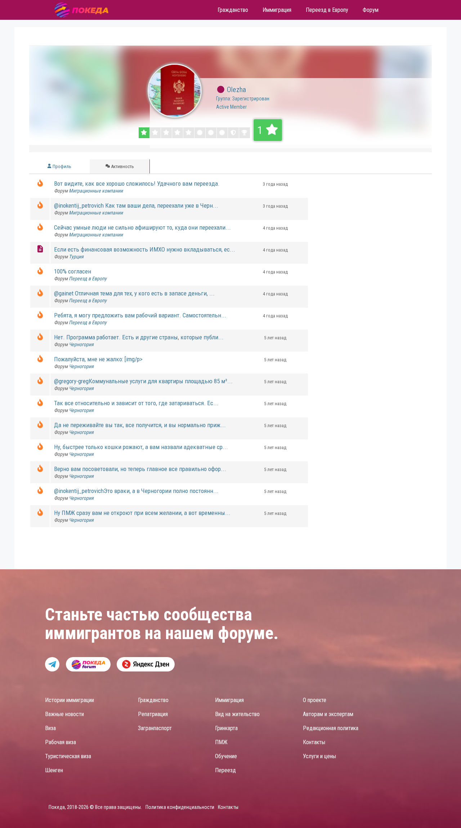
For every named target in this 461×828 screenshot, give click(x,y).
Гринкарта (226, 728)
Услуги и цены (319, 756)
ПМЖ (221, 742)
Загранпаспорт (155, 728)
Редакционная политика (330, 728)
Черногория (81, 344)
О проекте (314, 700)
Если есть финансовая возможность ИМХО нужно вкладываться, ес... (144, 249)
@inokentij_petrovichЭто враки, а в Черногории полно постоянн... (136, 490)
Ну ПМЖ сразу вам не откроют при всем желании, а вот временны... (142, 512)
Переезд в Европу (88, 278)
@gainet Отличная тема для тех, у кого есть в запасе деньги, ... (134, 293)
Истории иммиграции (69, 700)
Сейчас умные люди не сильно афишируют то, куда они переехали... (142, 227)
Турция (76, 256)
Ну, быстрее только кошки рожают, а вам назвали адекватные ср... (141, 447)
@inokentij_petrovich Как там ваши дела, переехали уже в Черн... (136, 205)
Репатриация (153, 714)
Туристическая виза (68, 756)
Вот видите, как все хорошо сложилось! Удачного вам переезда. (137, 183)
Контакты (314, 742)
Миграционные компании (96, 191)
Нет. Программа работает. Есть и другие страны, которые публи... (139, 337)
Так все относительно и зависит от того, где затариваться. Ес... (136, 403)
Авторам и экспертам (328, 714)
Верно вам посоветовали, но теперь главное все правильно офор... (140, 468)
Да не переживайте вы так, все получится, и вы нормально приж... (140, 425)
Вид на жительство (237, 714)
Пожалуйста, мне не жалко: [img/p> (98, 359)
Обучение (226, 756)
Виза (50, 728)
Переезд (225, 770)
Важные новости (64, 714)
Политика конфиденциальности (180, 807)
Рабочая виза (60, 742)
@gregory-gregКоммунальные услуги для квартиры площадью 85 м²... (143, 381)
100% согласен (72, 271)
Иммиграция (229, 700)
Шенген (54, 770)
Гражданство (153, 700)
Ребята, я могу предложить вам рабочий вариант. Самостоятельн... (140, 315)
